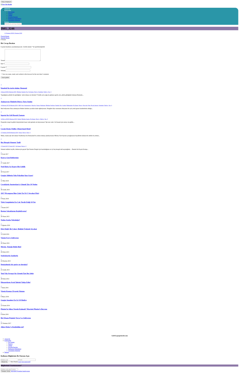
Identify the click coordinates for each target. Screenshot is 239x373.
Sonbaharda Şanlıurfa (9, 256)
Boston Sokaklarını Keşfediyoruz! (14, 211)
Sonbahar (40, 92)
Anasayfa (7, 8)
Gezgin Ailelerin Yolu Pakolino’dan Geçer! (17, 175)
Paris (89, 105)
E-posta (3, 67)
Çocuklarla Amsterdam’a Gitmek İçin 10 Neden (19, 184)
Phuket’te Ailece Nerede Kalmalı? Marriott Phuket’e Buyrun (24, 309)
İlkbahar (19, 92)
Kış (27, 92)
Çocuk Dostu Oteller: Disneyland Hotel (16, 129)
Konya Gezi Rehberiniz (10, 158)
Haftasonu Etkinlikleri (14, 18)
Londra (64, 105)
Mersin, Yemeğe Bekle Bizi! (11, 247)
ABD (19, 105)
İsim (2, 63)
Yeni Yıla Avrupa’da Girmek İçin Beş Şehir (17, 273)
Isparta (28, 119)
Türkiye (46, 92)
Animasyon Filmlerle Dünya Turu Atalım (16, 102)
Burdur (19, 119)
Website (3, 70)
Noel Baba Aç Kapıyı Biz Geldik (13, 167)
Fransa (38, 105)
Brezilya (34, 105)
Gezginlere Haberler (14, 20)
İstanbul (24, 92)
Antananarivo (27, 105)
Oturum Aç (4, 362)
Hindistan (42, 105)
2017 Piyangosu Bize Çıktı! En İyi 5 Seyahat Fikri (20, 193)
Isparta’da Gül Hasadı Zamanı (13, 115)
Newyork (85, 105)
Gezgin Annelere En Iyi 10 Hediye (14, 300)
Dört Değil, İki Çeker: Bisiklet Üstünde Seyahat (19, 229)
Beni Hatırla (14, 362)
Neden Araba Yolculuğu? (10, 220)
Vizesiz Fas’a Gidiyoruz (10, 238)
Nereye (10, 13)
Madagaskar (69, 105)
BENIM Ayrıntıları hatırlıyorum (20, 371)
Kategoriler (7, 10)
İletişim (6, 22)
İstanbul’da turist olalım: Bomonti (14, 88)
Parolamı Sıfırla (5, 371)
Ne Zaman (11, 12)
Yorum (3, 60)
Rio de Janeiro (94, 105)
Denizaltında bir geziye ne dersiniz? (14, 264)
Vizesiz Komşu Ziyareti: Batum (13, 291)
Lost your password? (24, 362)
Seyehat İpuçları (13, 17)
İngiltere (53, 105)
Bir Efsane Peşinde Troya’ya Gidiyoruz (16, 318)
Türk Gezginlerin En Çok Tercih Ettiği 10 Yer (18, 202)
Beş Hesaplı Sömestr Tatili (11, 142)
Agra (22, 105)
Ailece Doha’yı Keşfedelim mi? (12, 327)
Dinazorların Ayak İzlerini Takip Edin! (16, 282)
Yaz (49, 92)
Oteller (10, 15)
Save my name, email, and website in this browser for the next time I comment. (26, 74)
